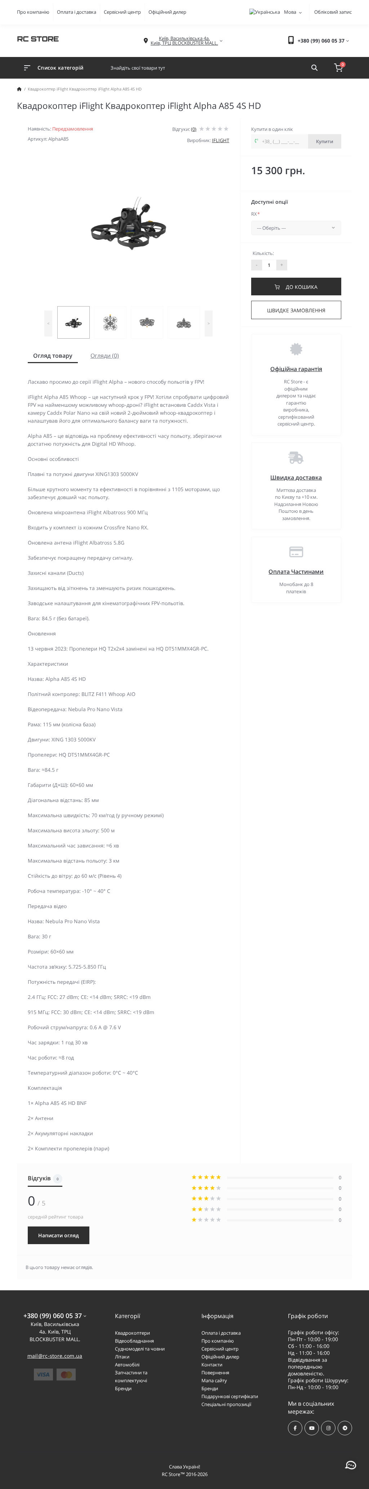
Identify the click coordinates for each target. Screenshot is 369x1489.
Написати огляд (58, 1235)
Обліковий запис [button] (333, 12)
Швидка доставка (296, 477)
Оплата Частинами (296, 572)
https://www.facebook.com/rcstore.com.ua (295, 1428)
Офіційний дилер (167, 12)
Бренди (123, 1388)
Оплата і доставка (76, 12)
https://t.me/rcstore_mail (345, 1428)
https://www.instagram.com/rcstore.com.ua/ (328, 1428)
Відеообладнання (134, 1341)
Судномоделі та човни (140, 1348)
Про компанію (33, 12)
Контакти (211, 1364)
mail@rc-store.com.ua (55, 1355)
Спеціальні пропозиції (226, 1404)
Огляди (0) (104, 356)
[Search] (314, 68)
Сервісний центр (122, 12)
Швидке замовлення (296, 310)
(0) (193, 129)
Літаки (122, 1356)
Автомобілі (127, 1364)
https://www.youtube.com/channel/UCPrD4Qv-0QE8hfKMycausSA (311, 1428)
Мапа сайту (214, 1380)
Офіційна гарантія (296, 369)
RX (255, 214)
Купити (324, 141)
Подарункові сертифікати (229, 1396)
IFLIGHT (220, 140)
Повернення (215, 1372)
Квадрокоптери (132, 1333)
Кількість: (263, 253)
